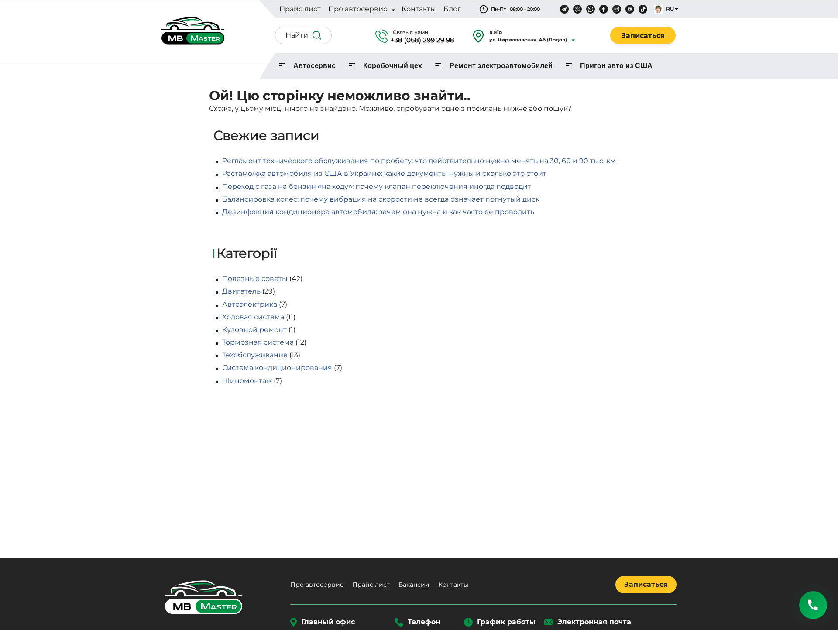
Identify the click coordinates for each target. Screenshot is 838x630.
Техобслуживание (255, 355)
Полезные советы (255, 278)
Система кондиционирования (277, 367)
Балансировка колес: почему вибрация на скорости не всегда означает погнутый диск (380, 199)
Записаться (643, 35)
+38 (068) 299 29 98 (422, 40)
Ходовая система (253, 317)
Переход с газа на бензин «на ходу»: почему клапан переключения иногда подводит (376, 186)
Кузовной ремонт (254, 329)
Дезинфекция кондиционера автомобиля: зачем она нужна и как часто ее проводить (378, 212)
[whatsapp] (590, 9)
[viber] (577, 9)
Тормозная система (258, 342)
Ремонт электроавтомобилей (501, 65)
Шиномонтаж (247, 381)
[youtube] (629, 9)
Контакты (453, 585)
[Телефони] (813, 605)
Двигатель (241, 291)
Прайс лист (371, 585)
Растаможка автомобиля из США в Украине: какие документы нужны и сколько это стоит (384, 173)
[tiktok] (643, 9)
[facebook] (603, 9)
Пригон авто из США (616, 65)
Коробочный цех (392, 65)
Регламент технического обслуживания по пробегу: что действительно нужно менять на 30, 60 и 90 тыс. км (419, 161)
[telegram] (564, 9)
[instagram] (616, 9)
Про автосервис (316, 585)
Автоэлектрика (249, 304)
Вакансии (413, 585)
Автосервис (314, 65)
